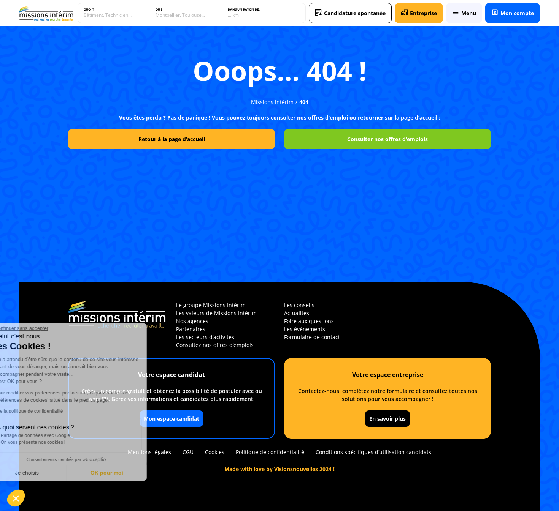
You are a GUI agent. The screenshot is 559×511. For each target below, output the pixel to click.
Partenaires (190, 329)
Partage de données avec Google (56, 435)
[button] (16, 498)
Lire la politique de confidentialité (49, 411)
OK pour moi (127, 473)
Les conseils (299, 305)
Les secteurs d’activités (205, 337)
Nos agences (192, 321)
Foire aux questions (309, 321)
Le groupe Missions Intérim (211, 305)
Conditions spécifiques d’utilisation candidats (373, 452)
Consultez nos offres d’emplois (215, 345)
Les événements (304, 329)
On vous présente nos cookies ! (53, 442)
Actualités (296, 313)
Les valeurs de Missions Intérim (216, 313)
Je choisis (47, 473)
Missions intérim (272, 102)
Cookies (214, 452)
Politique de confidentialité (270, 452)
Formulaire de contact (312, 337)
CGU (188, 452)
